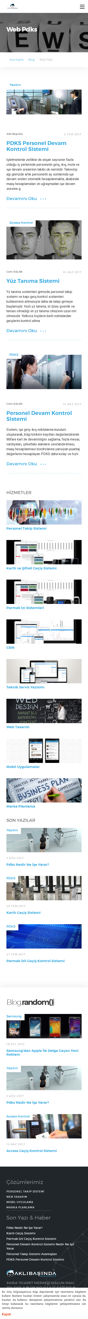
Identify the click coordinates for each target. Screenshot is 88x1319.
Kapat (6, 1314)
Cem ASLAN (14, 271)
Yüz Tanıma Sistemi (33, 281)
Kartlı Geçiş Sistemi (23, 912)
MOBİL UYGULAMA (19, 1202)
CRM (10, 647)
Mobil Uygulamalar (23, 767)
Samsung (14, 1016)
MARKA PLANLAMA (20, 1207)
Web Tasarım (17, 727)
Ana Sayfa (16, 59)
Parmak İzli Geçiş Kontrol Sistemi (35, 961)
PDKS (13, 355)
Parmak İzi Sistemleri (25, 608)
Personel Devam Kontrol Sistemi (39, 416)
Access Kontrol (21, 223)
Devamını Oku (21, 198)
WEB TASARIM (16, 1196)
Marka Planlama (20, 806)
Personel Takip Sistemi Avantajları (31, 1254)
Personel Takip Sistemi (26, 528)
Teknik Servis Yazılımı (25, 687)
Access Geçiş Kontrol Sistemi (31, 1151)
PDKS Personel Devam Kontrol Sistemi (36, 146)
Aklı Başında (14, 134)
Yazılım (15, 85)
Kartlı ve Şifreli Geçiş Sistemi (31, 568)
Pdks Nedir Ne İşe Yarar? (27, 864)
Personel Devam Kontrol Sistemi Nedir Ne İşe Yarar (40, 1246)
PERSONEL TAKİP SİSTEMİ (25, 1191)
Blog (31, 59)
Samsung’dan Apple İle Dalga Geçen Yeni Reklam (42, 1052)
